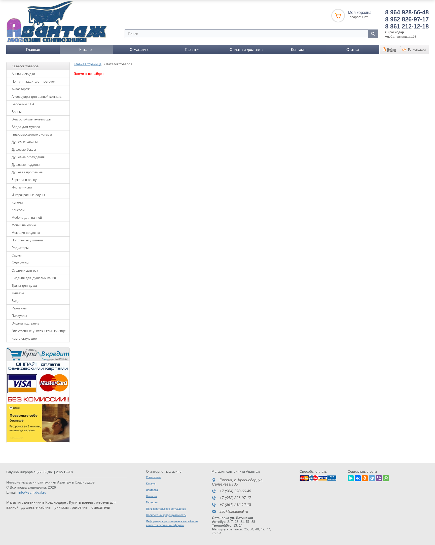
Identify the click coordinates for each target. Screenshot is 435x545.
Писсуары (19, 316)
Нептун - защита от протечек (33, 81)
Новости (151, 496)
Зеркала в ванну (24, 180)
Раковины (19, 308)
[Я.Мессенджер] (351, 477)
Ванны (16, 112)
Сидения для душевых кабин (34, 278)
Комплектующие (24, 338)
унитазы (61, 507)
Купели (17, 202)
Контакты (299, 49)
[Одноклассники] (365, 477)
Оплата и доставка (246, 49)
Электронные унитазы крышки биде (39, 331)
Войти (391, 49)
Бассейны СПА (23, 104)
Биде (15, 301)
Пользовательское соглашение (166, 508)
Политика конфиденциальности (166, 515)
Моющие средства (26, 233)
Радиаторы (20, 248)
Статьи (352, 49)
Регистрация (417, 49)
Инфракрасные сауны (28, 195)
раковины (80, 507)
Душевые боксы (24, 149)
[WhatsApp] (386, 477)
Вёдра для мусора (26, 127)
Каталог (86, 49)
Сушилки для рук (25, 270)
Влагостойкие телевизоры (31, 119)
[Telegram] (372, 477)
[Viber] (379, 477)
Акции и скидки (23, 74)
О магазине (139, 49)
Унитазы (18, 293)
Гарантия (192, 49)
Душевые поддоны (26, 165)
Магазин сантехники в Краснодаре (36, 502)
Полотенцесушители (27, 240)
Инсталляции (22, 187)
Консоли (18, 210)
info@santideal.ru (32, 492)
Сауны (16, 255)
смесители (100, 507)
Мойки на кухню (24, 225)
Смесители (20, 263)
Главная (33, 49)
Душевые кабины (25, 142)
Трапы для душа (24, 285)
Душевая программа (27, 172)
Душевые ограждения (28, 157)
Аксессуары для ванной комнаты (37, 97)
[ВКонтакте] (358, 477)
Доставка (152, 489)
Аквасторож (21, 89)
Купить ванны (81, 502)
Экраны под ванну (25, 323)
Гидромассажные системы (32, 134)
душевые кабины (36, 507)
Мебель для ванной (27, 217)
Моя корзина (360, 12)
